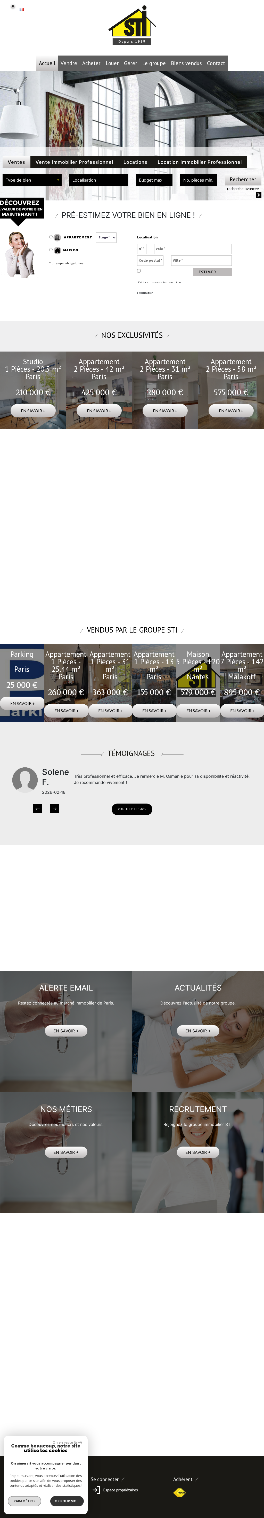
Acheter (91, 63)
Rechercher (243, 179)
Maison (70, 250)
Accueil (47, 63)
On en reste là (65, 1442)
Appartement (77, 237)
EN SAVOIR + (66, 1030)
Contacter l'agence (240, 599)
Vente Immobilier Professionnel (74, 162)
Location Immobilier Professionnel (200, 162)
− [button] (14, 474)
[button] (37, 809)
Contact (216, 63)
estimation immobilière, (176, 919)
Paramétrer (25, 1501)
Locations (135, 162)
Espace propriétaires (120, 1489)
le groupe (154, 63)
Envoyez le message (226, 1394)
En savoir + (33, 410)
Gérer (130, 63)
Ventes (16, 162)
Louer (112, 63)
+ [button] (14, 467)
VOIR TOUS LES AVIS (132, 809)
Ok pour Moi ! (67, 1501)
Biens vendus (186, 63)
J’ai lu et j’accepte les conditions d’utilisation (159, 287)
